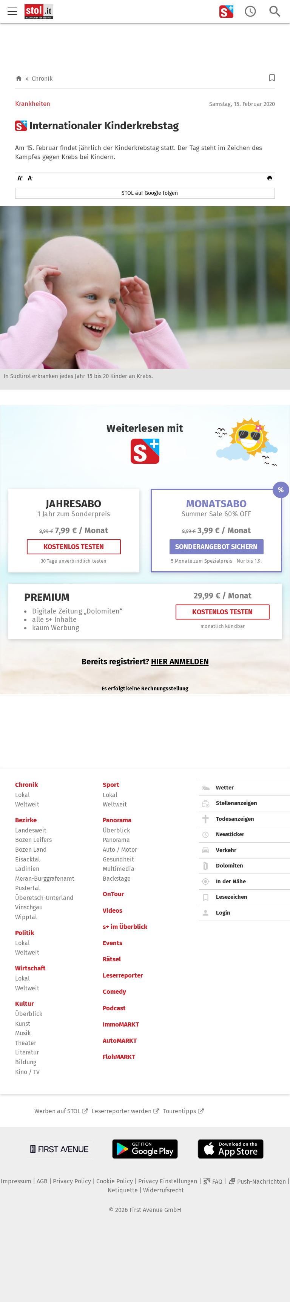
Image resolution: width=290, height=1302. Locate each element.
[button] (272, 77)
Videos (112, 911)
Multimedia (118, 868)
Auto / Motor (120, 849)
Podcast (114, 1008)
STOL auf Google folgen (150, 193)
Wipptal (26, 917)
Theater (25, 1042)
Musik (23, 1033)
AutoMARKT (120, 1041)
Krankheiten (32, 104)
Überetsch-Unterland (44, 897)
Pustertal (27, 888)
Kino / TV (27, 1072)
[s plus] (226, 11)
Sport (111, 785)
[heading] (145, 125)
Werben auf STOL (57, 1111)
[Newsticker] (250, 11)
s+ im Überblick (125, 927)
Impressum (16, 1181)
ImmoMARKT (121, 1024)
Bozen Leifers (33, 839)
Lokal (22, 795)
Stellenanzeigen (236, 803)
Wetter (225, 787)
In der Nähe (231, 881)
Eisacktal (27, 859)
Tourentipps (179, 1111)
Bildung (25, 1062)
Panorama (117, 820)
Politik (24, 933)
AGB (42, 1181)
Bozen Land (31, 849)
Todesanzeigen (235, 818)
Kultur (24, 1004)
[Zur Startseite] (18, 78)
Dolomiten (229, 865)
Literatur (27, 1052)
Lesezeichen (231, 896)
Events (112, 943)
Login (223, 912)
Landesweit (30, 830)
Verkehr (226, 850)
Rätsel (112, 959)
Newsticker (230, 834)
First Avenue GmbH (155, 1209)
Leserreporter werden (121, 1111)
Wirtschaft (30, 968)
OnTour (113, 894)
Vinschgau (29, 907)
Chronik (42, 78)
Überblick (28, 1013)
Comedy (114, 992)
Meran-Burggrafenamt (44, 878)
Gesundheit (118, 859)
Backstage (117, 878)
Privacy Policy (72, 1181)
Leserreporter (123, 975)
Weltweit (27, 804)
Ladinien (27, 868)
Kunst (22, 1023)
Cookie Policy (114, 1181)
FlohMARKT (119, 1057)
